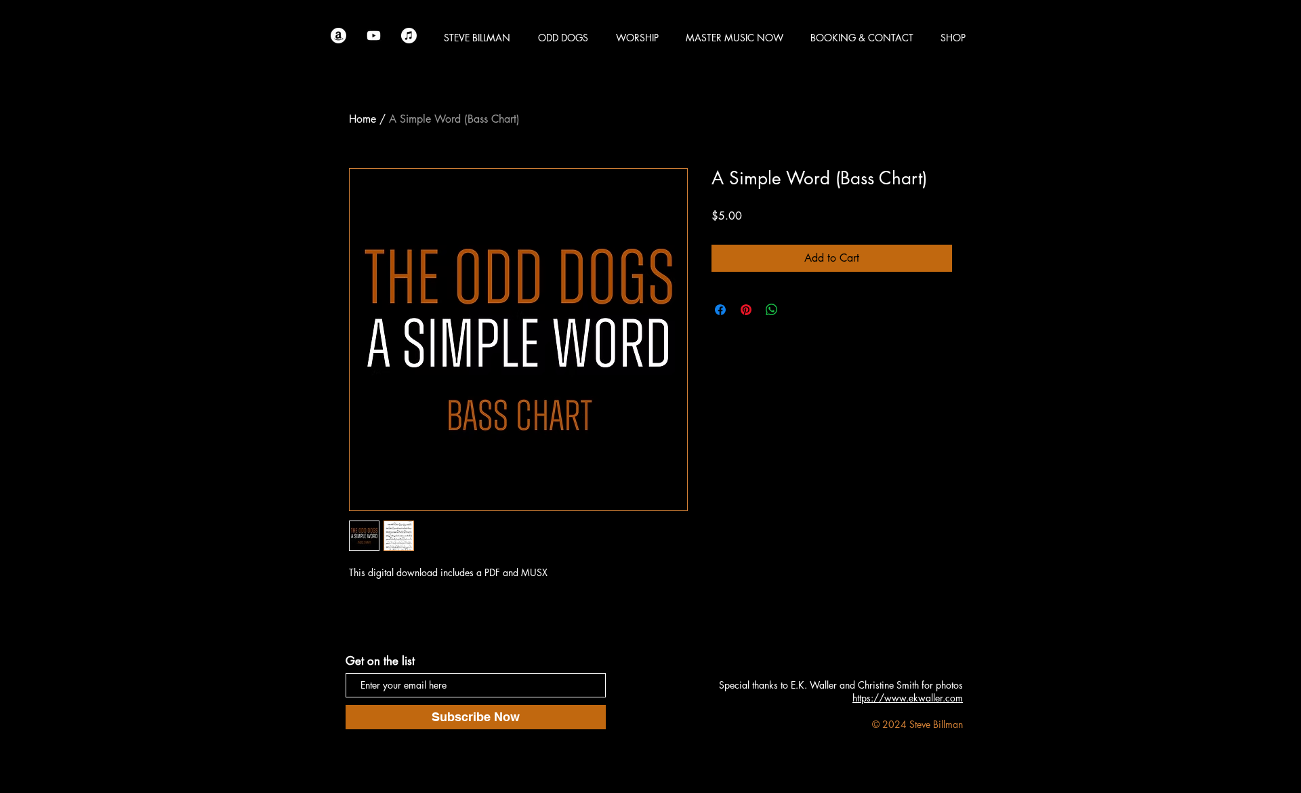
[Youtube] (373, 35)
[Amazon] (338, 35)
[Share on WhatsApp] (772, 310)
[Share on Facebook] (720, 310)
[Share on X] (797, 310)
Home (362, 119)
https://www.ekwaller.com (907, 697)
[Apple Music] (409, 35)
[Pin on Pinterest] (746, 310)
